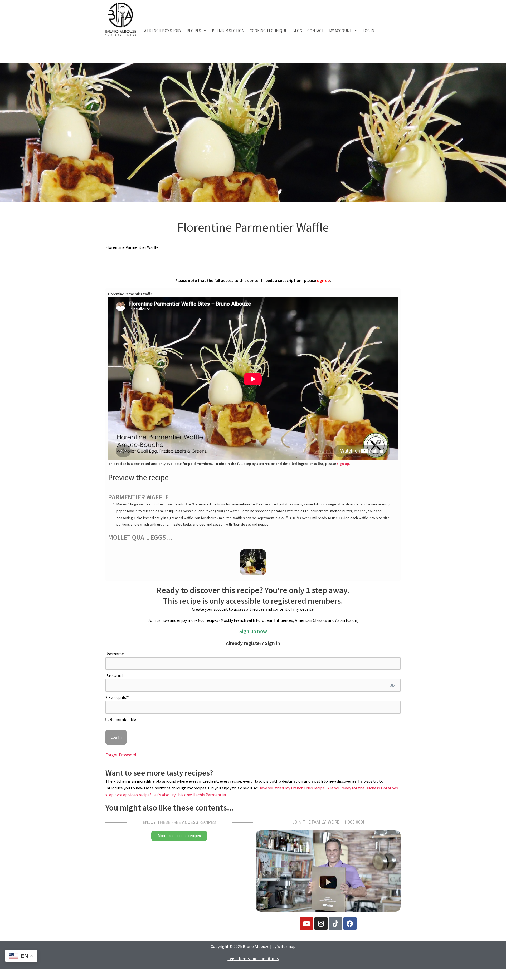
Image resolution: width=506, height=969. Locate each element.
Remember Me (122, 719)
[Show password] (392, 685)
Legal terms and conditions (253, 958)
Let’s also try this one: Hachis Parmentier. (189, 794)
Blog (297, 30)
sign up (323, 280)
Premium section (228, 30)
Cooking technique (268, 30)
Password (114, 675)
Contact (315, 30)
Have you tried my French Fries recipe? (292, 788)
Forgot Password (120, 754)
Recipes (194, 30)
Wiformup (286, 946)
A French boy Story (162, 30)
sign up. (343, 463)
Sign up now (253, 631)
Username (114, 653)
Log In (368, 30)
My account (340, 30)
